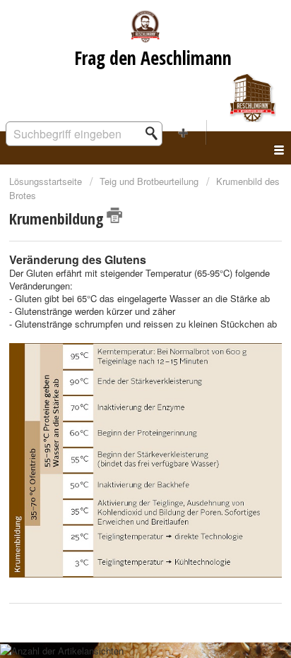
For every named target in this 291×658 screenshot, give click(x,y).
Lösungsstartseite (47, 181)
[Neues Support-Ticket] (183, 132)
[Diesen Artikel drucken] (114, 215)
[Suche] (155, 133)
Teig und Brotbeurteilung (149, 181)
